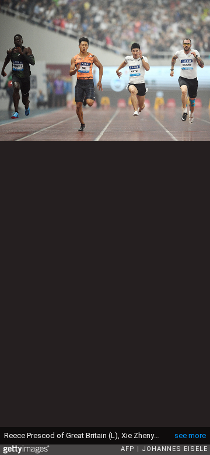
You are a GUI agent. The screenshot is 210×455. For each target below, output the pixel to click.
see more (190, 435)
